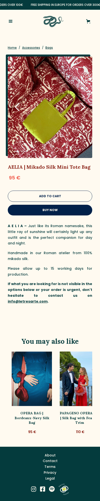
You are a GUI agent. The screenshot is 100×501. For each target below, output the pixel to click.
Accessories (31, 48)
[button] (14, 21)
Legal (50, 478)
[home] (51, 21)
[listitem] (32, 393)
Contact (50, 460)
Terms (50, 466)
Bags (49, 48)
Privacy (50, 472)
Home (12, 48)
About (50, 455)
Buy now (50, 210)
